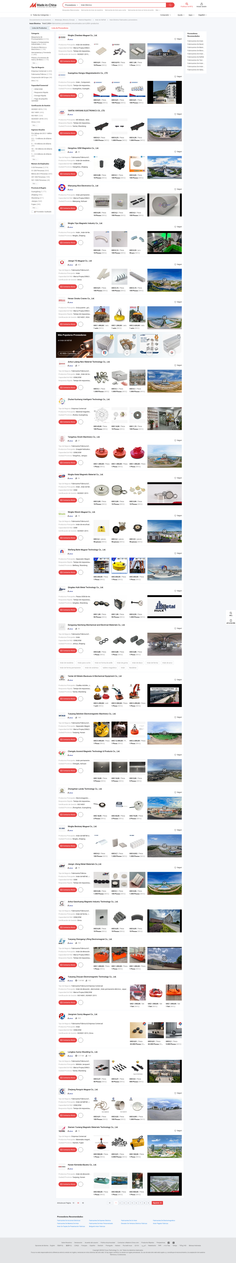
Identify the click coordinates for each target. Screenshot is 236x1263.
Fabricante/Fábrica (41, 74)
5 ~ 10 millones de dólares (41, 144)
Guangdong (38, 191)
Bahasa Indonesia (195, 1245)
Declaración (78, 1242)
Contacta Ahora (69, 61)
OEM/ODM (38, 89)
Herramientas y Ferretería (41, 53)
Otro (34, 80)
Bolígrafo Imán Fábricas (97, 1226)
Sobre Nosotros (66, 1242)
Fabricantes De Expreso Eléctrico (100, 1220)
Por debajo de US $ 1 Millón (41, 134)
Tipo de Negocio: (65, 157)
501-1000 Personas (40, 180)
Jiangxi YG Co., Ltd (80, 260)
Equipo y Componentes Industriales (40, 43)
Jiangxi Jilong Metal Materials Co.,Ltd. (85, 864)
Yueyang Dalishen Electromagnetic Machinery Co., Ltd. (92, 713)
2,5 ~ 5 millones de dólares (41, 139)
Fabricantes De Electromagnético (164, 1220)
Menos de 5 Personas (41, 174)
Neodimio (132, 667)
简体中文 (60, 1245)
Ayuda (180, 15)
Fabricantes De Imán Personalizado (101, 1223)
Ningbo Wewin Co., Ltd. (81, 512)
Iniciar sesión (201, 6)
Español (92, 1245)
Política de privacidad (108, 1242)
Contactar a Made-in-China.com (128, 1242)
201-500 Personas (40, 177)
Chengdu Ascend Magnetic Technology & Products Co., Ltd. (94, 751)
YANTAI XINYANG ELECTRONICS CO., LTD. (86, 110)
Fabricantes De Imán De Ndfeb (199, 63)
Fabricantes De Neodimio (196, 44)
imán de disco (137, 663)
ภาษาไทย (167, 1245)
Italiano (117, 1245)
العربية (144, 1245)
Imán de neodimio (66, 663)
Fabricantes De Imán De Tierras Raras (201, 66)
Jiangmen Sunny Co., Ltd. (83, 1014)
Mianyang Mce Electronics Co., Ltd (83, 185)
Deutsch (100, 1245)
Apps (190, 15)
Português (109, 1245)
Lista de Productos (39, 28)
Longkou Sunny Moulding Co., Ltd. (83, 1052)
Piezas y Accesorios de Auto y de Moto (40, 58)
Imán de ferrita (152, 663)
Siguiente (156, 1203)
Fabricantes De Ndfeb (195, 57)
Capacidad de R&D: (66, 48)
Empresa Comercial (41, 71)
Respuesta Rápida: (66, 51)
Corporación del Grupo (41, 77)
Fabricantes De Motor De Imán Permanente (203, 50)
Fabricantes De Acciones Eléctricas (68, 1220)
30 (78, 1203)
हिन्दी (159, 1245)
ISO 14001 (37, 112)
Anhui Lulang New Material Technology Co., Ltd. (89, 361)
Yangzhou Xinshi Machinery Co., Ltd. (84, 437)
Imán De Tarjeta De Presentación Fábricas (71, 1226)
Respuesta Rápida (41, 92)
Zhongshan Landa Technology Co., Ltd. (85, 788)
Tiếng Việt (182, 1245)
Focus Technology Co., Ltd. (113, 1250)
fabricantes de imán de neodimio (92, 10)
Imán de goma (122, 663)
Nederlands (152, 1245)
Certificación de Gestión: (68, 54)
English (52, 1245)
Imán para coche (84, 663)
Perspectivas (161, 1242)
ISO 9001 (37, 115)
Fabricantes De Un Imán (129, 1220)
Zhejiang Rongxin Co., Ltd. (83, 1089)
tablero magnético (110, 667)
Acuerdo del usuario (91, 1242)
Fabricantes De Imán (195, 41)
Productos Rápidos (147, 1242)
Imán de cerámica (91, 667)
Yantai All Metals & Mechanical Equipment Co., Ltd (95, 676)
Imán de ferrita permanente (70, 667)
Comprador (164, 15)
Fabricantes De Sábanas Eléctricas (200, 69)
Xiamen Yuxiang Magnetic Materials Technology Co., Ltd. (93, 1127)
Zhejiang (36, 195)
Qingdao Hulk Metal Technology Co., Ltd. (85, 587)
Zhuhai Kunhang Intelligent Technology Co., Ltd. (89, 399)
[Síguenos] (169, 1242)
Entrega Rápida (40, 95)
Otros (35, 122)
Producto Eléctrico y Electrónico (39, 48)
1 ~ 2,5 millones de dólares (41, 155)
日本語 (76, 1245)
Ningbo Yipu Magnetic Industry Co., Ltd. (85, 223)
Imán (123, 667)
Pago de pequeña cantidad (39, 100)
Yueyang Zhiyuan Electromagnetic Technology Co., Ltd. (92, 976)
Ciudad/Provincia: (65, 88)
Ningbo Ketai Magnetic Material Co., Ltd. (85, 474)
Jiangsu (36, 201)
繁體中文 (69, 1245)
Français (84, 1245)
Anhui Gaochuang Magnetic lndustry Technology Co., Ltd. (93, 901)
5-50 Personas (39, 167)
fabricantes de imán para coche (115, 10)
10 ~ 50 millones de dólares (41, 150)
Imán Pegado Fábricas (160, 1223)
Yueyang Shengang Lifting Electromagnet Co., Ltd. (90, 939)
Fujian (36, 204)
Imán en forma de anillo (104, 663)
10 (73, 1203)
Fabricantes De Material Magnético (200, 47)
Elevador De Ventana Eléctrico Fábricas (134, 1223)
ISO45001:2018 (39, 119)
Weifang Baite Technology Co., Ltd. (87, 549)
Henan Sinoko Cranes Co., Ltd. (81, 298)
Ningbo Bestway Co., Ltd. (82, 826)
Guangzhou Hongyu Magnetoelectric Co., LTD (88, 73)
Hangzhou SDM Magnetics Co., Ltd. (83, 148)
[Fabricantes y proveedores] (43, 5)
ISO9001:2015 (39, 109)
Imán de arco (167, 663)
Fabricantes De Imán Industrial (199, 54)
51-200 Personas (40, 170)
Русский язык (127, 1245)
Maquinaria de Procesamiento (40, 38)
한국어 (137, 1245)
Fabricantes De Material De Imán (68, 1223)
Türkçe (175, 1245)
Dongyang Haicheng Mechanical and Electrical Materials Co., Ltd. (96, 625)
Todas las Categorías (41, 15)
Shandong (37, 198)
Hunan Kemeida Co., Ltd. (82, 1164)
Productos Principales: (67, 44)
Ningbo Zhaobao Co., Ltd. (82, 35)
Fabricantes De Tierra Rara (197, 60)
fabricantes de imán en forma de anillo (141, 10)
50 (83, 1203)
